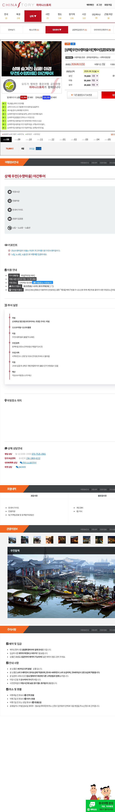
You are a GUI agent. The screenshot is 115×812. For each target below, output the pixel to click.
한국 (6, 16)
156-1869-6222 (33, 458)
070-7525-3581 (39, 453)
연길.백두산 (96, 16)
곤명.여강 (108, 16)
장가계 (72, 16)
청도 (60, 16)
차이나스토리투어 (29, 462)
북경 (18, 16)
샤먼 (47, 16)
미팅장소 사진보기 (44, 282)
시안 (84, 16)
